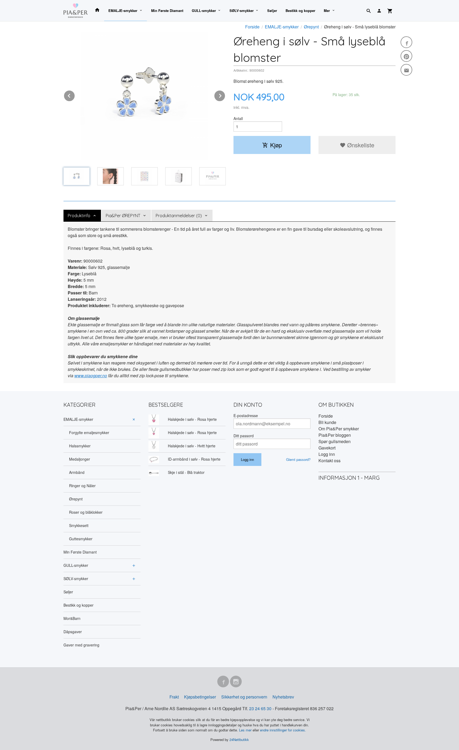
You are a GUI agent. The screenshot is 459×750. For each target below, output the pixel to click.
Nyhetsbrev (283, 697)
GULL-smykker (204, 10)
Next (225, 95)
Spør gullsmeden (334, 441)
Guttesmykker (80, 538)
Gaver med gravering (81, 645)
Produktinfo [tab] (79, 215)
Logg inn (326, 454)
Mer (327, 10)
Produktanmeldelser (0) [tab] (179, 215)
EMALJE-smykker (122, 10)
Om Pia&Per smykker (338, 429)
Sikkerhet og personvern (244, 697)
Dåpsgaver (72, 631)
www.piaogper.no (90, 375)
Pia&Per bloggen (334, 435)
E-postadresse (245, 415)
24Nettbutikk (239, 739)
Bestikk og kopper (300, 10)
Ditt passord (243, 435)
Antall (238, 118)
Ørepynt (76, 499)
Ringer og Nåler (82, 485)
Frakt (174, 697)
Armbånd (76, 472)
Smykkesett (78, 525)
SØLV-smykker (242, 10)
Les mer (246, 729)
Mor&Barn (71, 618)
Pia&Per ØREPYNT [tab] (123, 215)
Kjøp (276, 145)
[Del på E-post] (406, 70)
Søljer (272, 10)
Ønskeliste (360, 145)
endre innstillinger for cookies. (283, 729)
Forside (252, 27)
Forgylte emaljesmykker (89, 432)
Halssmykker (80, 445)
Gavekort (326, 448)
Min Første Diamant (167, 10)
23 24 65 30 (260, 708)
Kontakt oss (329, 460)
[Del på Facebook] (406, 42)
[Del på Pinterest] (406, 56)
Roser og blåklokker (86, 512)
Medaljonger (79, 459)
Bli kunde (327, 422)
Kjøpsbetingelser (200, 697)
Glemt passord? (298, 459)
